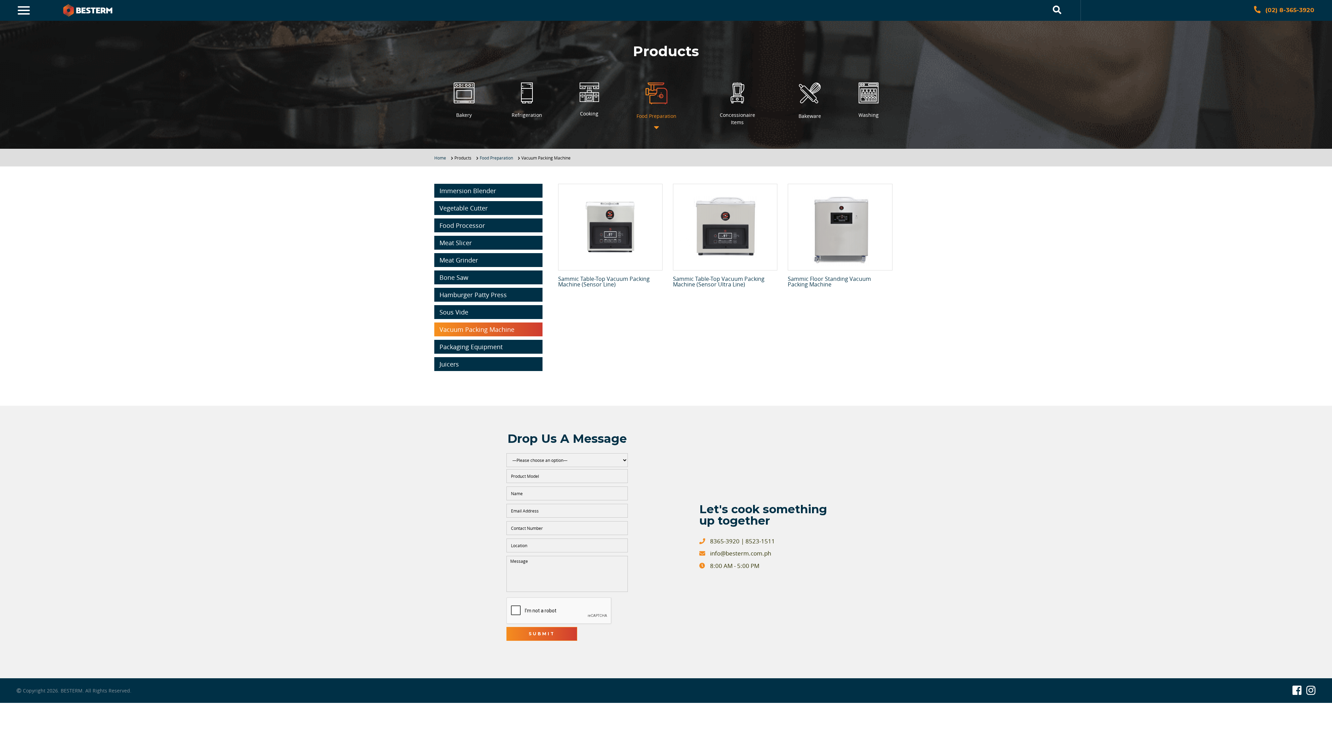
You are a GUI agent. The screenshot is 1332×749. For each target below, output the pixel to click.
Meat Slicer (455, 243)
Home (440, 158)
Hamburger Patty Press (473, 295)
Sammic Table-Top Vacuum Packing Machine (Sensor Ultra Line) (719, 281)
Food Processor (462, 225)
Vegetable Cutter (463, 208)
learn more (610, 227)
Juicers (449, 364)
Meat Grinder (458, 260)
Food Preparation (496, 158)
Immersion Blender (467, 191)
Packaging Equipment (471, 347)
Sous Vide (453, 312)
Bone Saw (453, 277)
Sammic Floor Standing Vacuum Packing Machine (829, 281)
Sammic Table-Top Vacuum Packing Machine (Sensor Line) (604, 281)
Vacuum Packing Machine (476, 329)
